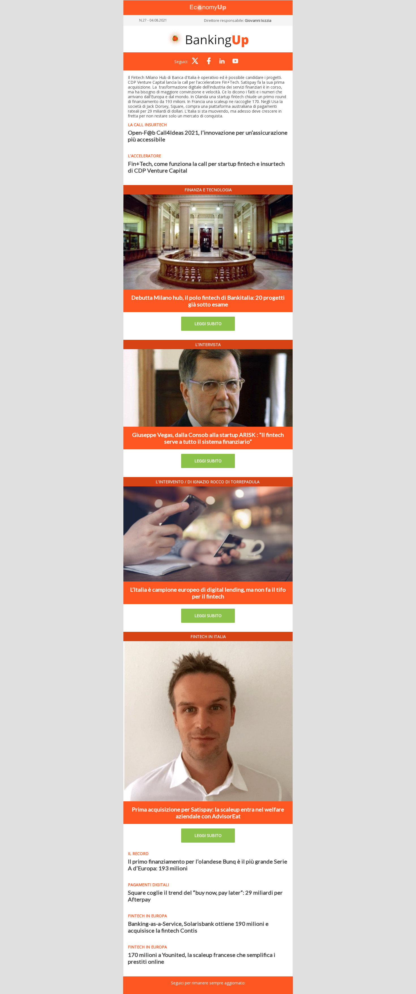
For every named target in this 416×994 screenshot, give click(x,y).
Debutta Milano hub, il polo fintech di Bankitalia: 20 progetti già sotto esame (208, 301)
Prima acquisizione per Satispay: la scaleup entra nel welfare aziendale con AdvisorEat (208, 812)
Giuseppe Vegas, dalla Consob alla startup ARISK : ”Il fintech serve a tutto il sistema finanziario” (208, 438)
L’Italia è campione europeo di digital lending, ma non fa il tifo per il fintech (208, 593)
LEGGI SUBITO (208, 323)
